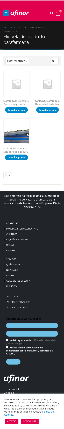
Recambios (12, 250)
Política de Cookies (18, 307)
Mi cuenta (11, 286)
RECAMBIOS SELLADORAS (26, 101)
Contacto (12, 275)
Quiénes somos (14, 264)
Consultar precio (16, 110)
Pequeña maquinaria (17, 239)
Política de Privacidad (19, 302)
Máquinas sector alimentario (22, 228)
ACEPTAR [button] (11, 421)
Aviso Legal (13, 296)
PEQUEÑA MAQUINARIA (13, 148)
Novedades (12, 270)
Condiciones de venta (18, 280)
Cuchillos (11, 234)
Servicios (11, 259)
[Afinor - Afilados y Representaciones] (19, 13)
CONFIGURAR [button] (30, 421)
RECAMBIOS (8, 101)
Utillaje (10, 245)
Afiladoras (12, 223)
